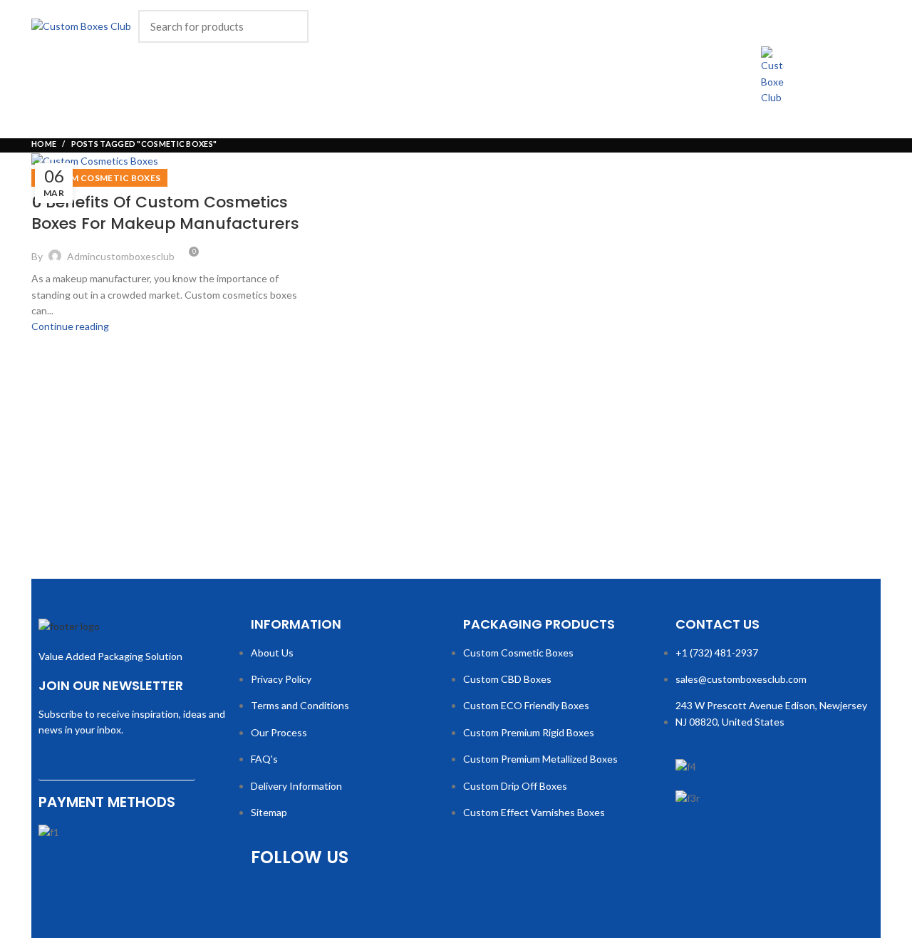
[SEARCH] (289, 26)
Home (43, 143)
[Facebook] (268, 898)
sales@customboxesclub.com (741, 679)
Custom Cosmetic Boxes (99, 177)
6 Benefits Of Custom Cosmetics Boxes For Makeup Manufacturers (165, 213)
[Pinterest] (392, 898)
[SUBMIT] (216, 768)
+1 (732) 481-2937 (716, 652)
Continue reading (70, 326)
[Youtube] (351, 898)
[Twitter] (310, 898)
